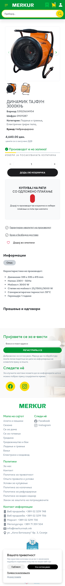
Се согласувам (42, 567)
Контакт (8, 470)
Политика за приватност (18, 474)
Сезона (7, 425)
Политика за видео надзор (19, 496)
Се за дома (10, 429)
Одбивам (16, 566)
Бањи (6, 450)
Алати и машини (13, 421)
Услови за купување (15, 483)
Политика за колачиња (17, 487)
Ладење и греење (14, 446)
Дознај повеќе (14, 576)
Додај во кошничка (32, 172)
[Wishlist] (47, 5)
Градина (8, 438)
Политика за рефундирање (19, 491)
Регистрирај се (32, 350)
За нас (7, 466)
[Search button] (59, 13)
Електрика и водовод (16, 455)
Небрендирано (20, 129)
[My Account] (60, 5)
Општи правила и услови (18, 479)
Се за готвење (12, 433)
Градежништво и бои (15, 442)
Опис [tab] (9, 263)
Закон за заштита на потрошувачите (25, 500)
